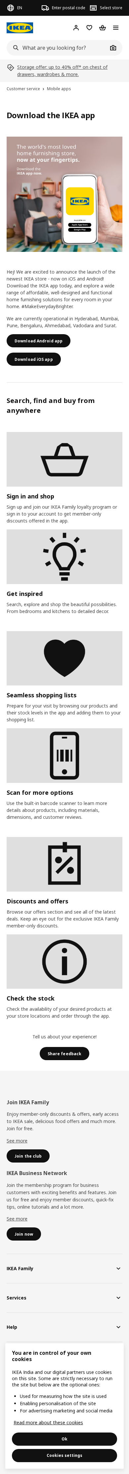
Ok (64, 1439)
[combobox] (57, 48)
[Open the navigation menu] (115, 27)
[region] (64, 1406)
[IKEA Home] (20, 27)
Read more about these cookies (48, 1422)
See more (17, 1141)
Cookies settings (64, 1455)
